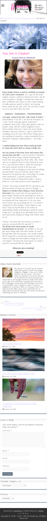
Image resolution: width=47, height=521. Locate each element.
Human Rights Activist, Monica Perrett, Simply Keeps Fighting (14, 303)
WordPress (18, 511)
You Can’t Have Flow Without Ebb (18, 373)
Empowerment (28, 18)
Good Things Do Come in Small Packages (32, 308)
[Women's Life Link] (23, 7)
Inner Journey (15, 18)
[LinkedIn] (28, 513)
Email (5, 458)
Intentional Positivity (12, 343)
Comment (7, 430)
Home (4, 18)
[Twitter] (23, 513)
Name (5, 451)
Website (5, 466)
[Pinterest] (25, 513)
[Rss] (19, 513)
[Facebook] (21, 513)
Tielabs (41, 511)
